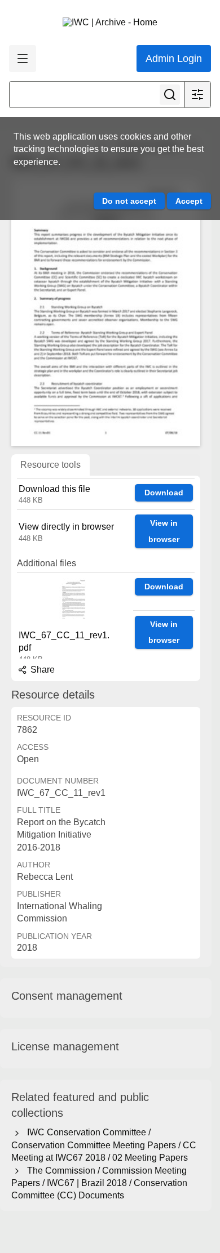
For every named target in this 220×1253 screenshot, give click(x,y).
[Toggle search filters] (197, 95)
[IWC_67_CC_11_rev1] (105, 312)
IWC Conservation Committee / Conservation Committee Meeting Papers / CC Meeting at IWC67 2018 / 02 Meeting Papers (103, 1144)
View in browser (163, 531)
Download (163, 492)
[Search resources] (170, 94)
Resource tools (50, 464)
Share (41, 669)
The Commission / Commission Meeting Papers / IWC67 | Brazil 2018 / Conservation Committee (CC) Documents (99, 1183)
